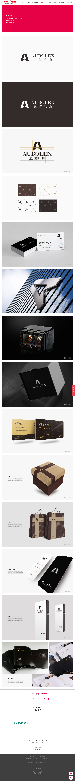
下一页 (43, 698)
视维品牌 (32, 693)
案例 (42, 2)
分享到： (38, 694)
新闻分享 (61, 2)
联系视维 (69, 2)
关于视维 (48, 2)
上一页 (32, 698)
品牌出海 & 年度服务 (32, 2)
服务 (55, 2)
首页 (23, 2)
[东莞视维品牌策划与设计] (9, 2)
